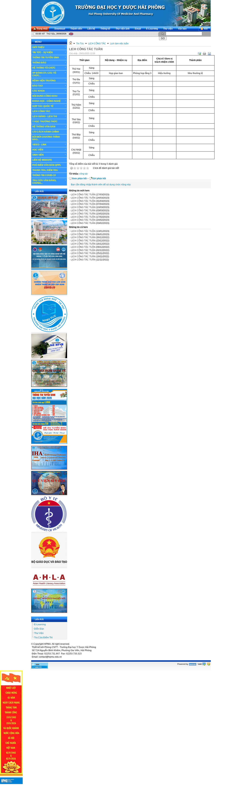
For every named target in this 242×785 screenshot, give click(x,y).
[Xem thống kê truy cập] (39, 668)
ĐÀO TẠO (37, 85)
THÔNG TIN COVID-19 (44, 175)
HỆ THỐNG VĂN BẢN (43, 126)
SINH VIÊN (38, 155)
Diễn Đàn (39, 629)
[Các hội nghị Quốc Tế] (49, 386)
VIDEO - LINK (39, 144)
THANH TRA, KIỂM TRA (45, 170)
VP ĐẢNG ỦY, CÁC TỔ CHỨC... (44, 74)
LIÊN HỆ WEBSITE (42, 160)
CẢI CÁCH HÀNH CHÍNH (45, 131)
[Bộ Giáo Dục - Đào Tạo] (49, 566)
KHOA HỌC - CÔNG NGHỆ (46, 101)
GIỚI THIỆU (38, 47)
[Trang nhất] (70, 43)
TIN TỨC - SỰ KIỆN (42, 52)
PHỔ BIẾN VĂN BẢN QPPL (46, 165)
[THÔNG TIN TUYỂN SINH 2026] (49, 444)
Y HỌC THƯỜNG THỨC (44, 121)
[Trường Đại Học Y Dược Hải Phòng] (121, 13)
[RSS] (204, 28)
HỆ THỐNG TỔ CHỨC (43, 67)
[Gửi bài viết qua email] (199, 53)
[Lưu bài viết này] (209, 53)
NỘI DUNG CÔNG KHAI (44, 96)
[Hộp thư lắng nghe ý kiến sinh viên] (49, 357)
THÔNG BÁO (39, 62)
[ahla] (49, 586)
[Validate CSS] (208, 664)
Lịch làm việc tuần (119, 43)
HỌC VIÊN (37, 149)
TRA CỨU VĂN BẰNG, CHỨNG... (44, 181)
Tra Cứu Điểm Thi (43, 637)
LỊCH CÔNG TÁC (41, 111)
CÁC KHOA (38, 91)
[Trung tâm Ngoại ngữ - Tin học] (49, 331)
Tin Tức (80, 43)
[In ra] (204, 53)
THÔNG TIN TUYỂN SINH (45, 57)
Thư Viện (39, 633)
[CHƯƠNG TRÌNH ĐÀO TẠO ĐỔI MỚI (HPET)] (49, 612)
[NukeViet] (192, 664)
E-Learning (40, 624)
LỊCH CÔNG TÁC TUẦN (83, 194)
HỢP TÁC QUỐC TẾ (43, 106)
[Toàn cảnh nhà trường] (49, 218)
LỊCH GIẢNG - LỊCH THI (44, 116)
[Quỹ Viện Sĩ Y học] (49, 494)
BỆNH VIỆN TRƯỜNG (44, 80)
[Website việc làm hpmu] (49, 243)
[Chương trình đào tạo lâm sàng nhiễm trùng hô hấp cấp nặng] (49, 294)
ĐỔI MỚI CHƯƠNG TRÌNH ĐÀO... (46, 138)
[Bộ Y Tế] (49, 531)
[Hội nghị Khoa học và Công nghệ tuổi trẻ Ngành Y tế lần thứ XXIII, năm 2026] (49, 268)
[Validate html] (204, 664)
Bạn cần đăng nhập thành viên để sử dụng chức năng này (101, 184)
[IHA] (49, 469)
